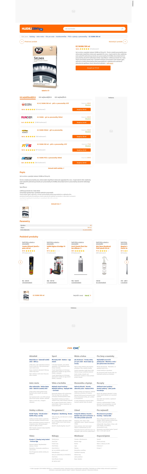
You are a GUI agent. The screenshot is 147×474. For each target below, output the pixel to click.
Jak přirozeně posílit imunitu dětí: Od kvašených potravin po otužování (107, 373)
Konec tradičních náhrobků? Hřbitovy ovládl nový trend (39, 370)
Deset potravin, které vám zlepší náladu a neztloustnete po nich (82, 426)
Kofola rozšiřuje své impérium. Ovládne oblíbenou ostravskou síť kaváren (84, 392)
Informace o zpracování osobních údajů (59, 470)
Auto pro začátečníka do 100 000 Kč (61, 455)
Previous (20, 262)
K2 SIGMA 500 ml (83, 46)
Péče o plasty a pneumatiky (77, 37)
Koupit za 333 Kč (81, 150)
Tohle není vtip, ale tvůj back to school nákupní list (62, 417)
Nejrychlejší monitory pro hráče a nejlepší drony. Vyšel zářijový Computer (62, 399)
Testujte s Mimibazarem (80, 439)
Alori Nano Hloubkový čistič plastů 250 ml (103, 247)
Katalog (32, 37)
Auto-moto (40, 37)
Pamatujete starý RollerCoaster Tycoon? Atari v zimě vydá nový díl (107, 430)
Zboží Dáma (55, 446)
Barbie (76, 444)
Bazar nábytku (78, 459)
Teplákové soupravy (79, 452)
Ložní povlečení (78, 457)
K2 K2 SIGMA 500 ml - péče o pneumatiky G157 (53, 103)
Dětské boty (77, 455)
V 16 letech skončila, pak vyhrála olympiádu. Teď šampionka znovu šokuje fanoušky (61, 366)
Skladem (88, 105)
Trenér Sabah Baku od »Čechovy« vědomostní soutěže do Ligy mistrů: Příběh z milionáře (61, 371)
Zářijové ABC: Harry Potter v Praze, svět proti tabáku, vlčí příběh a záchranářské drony (107, 425)
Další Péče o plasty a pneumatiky (28, 243)
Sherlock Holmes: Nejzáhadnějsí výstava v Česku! (37, 445)
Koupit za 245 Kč (81, 122)
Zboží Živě (54, 441)
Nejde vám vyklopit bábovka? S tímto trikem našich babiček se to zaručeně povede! (107, 395)
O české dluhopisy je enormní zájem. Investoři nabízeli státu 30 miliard (84, 401)
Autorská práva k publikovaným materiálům (76, 468)
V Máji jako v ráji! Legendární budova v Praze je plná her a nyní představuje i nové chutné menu (39, 366)
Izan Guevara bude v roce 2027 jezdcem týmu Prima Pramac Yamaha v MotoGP (39, 397)
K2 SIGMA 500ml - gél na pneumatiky (50, 130)
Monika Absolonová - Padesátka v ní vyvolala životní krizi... (106, 367)
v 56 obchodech (27, 283)
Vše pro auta (50, 37)
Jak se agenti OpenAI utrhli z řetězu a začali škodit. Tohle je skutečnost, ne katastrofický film (61, 404)
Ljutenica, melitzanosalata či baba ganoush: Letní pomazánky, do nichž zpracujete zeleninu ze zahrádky (106, 404)
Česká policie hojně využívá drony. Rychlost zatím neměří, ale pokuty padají (38, 393)
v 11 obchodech (52, 283)
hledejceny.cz (55, 439)
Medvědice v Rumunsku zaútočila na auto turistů (39, 449)
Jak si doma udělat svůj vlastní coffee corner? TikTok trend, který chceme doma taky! (62, 422)
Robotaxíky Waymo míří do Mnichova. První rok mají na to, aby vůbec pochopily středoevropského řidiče (62, 395)
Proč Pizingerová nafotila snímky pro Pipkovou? (39, 452)
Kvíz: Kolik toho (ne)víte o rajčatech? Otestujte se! (106, 399)
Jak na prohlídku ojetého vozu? (60, 450)
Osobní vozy (55, 444)
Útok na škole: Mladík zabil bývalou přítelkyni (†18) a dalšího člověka (83, 367)
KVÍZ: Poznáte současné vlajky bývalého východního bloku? (39, 428)
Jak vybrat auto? (56, 461)
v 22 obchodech (76, 283)
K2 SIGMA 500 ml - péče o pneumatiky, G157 (52, 144)
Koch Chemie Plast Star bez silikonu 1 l (79, 247)
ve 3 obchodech (101, 283)
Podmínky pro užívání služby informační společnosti (103, 468)
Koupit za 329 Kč (81, 163)
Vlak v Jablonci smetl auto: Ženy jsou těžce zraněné (39, 374)
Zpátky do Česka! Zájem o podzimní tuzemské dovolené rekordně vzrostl (39, 419)
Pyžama (76, 448)
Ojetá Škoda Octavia (57, 459)
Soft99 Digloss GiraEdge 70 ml (56, 247)
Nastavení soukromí (81, 470)
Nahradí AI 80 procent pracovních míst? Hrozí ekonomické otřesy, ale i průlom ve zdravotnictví (84, 396)
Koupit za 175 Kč (93, 68)
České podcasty (101, 441)
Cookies (73, 470)
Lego (75, 446)
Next (126, 262)
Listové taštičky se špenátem (104, 370)
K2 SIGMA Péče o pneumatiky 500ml (49, 158)
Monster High (77, 441)
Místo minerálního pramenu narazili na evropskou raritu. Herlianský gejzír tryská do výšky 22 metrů (39, 424)
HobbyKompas (56, 452)
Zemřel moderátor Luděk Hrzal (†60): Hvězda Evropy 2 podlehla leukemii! (84, 371)
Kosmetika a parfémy (80, 450)
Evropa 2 (99, 448)
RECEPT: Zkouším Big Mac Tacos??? (61, 426)
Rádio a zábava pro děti (103, 444)
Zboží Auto (54, 457)
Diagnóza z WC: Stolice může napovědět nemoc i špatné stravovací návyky (84, 422)
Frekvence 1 (100, 446)
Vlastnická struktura (92, 470)
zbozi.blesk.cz (55, 448)
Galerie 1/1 (45, 90)
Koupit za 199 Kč (81, 109)
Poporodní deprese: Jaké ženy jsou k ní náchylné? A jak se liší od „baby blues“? (84, 430)
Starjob (99, 439)
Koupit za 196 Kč (81, 137)
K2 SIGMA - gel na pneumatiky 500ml (50, 117)
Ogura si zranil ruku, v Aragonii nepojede (37, 401)
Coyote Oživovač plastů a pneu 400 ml (30, 247)
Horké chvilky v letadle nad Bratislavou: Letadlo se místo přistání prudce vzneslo (84, 375)
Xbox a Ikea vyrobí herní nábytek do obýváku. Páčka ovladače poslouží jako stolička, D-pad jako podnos (107, 420)
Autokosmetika (61, 37)
